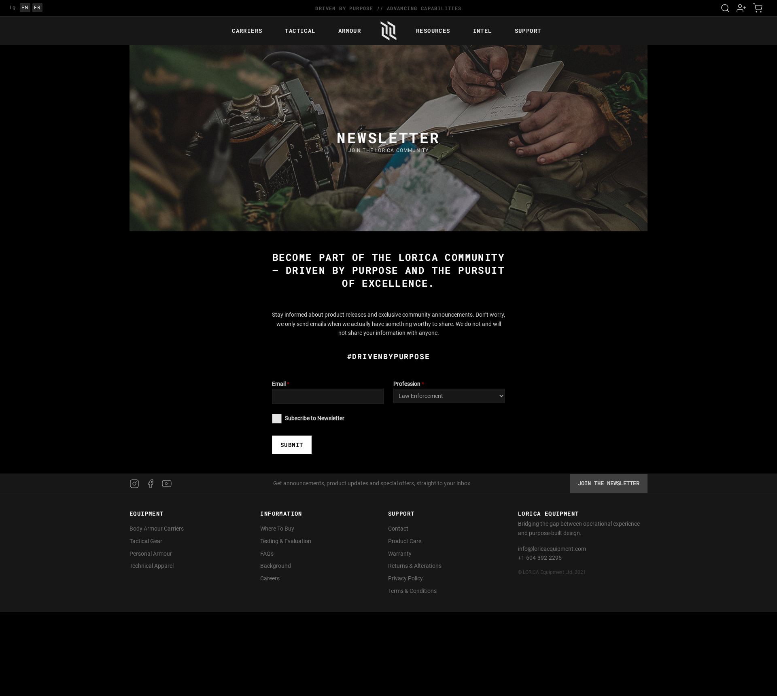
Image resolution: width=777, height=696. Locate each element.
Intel (482, 30)
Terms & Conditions (412, 591)
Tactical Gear (146, 541)
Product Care (404, 541)
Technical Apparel (152, 566)
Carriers (247, 30)
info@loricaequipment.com (552, 549)
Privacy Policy (405, 578)
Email (280, 384)
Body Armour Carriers (157, 528)
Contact (398, 528)
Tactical (300, 30)
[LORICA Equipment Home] (388, 30)
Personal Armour (151, 553)
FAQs (267, 553)
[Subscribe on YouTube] (167, 484)
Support (528, 30)
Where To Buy (277, 528)
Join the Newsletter (608, 483)
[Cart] (757, 8)
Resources (433, 30)
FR (37, 8)
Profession (408, 384)
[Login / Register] (741, 8)
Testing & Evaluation (285, 541)
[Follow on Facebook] (150, 484)
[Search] (725, 8)
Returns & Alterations (415, 566)
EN (25, 8)
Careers (270, 578)
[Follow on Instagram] (136, 484)
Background (275, 566)
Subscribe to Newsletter (314, 418)
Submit (291, 444)
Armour (349, 30)
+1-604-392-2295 (540, 557)
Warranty (400, 553)
